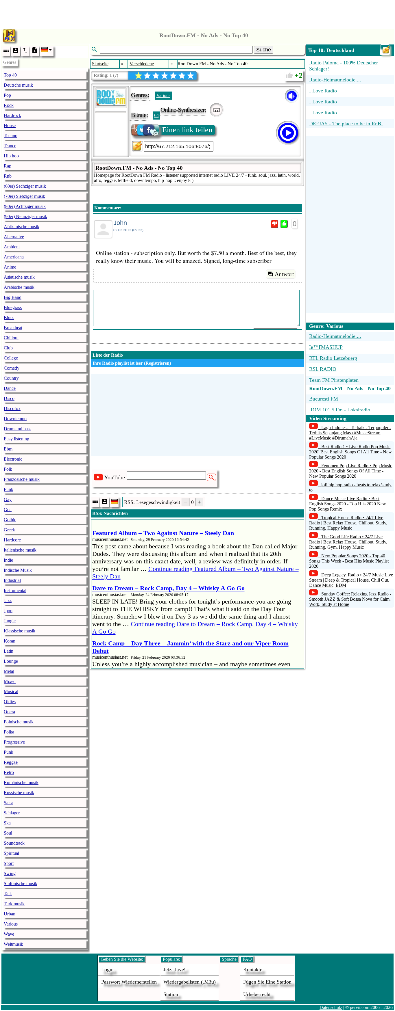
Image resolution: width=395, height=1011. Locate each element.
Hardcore (12, 539)
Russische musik (19, 792)
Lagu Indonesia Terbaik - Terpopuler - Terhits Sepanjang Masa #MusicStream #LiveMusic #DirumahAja (350, 432)
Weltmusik (13, 944)
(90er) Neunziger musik (25, 216)
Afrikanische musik (21, 226)
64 (156, 115)
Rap (7, 165)
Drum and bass (17, 428)
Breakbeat (13, 327)
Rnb (8, 176)
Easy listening (16, 438)
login (107, 969)
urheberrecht (257, 994)
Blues (9, 317)
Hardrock (12, 115)
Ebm (8, 448)
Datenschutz (331, 1007)
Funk (8, 489)
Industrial (12, 580)
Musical (11, 691)
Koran (9, 640)
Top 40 (10, 74)
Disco (9, 398)
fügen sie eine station (267, 982)
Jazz (8, 600)
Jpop (8, 610)
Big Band (12, 297)
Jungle (10, 620)
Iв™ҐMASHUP (326, 347)
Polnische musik (19, 721)
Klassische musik (19, 630)
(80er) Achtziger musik (25, 206)
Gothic (10, 519)
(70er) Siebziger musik (24, 196)
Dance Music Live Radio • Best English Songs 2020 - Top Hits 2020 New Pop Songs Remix (347, 503)
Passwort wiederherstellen (129, 982)
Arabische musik (19, 287)
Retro (9, 772)
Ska (7, 822)
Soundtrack (14, 843)
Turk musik (14, 903)
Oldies (10, 701)
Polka (9, 731)
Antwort (284, 274)
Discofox (12, 408)
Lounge (11, 661)
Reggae (11, 762)
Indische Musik (18, 570)
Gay (8, 499)
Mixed (10, 681)
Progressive (14, 742)
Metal (9, 671)
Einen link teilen (187, 130)
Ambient (12, 246)
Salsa (8, 802)
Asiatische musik (19, 277)
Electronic (13, 459)
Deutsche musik (18, 85)
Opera (9, 711)
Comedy (11, 368)
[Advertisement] (197, 13)
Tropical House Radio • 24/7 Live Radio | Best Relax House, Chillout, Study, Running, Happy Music (348, 522)
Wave (9, 934)
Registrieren (157, 363)
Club (8, 347)
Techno (10, 135)
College (11, 357)
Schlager (12, 812)
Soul (8, 833)
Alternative (14, 236)
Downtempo (15, 418)
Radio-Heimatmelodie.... (335, 336)
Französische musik (22, 479)
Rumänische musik (21, 782)
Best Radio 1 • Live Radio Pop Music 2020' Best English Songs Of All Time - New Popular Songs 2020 (350, 451)
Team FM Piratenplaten (334, 380)
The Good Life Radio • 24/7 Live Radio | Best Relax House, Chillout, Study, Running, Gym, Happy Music (348, 542)
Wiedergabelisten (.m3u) (189, 982)
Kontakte (252, 969)
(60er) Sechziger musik (25, 186)
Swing (10, 873)
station (170, 994)
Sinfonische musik (20, 883)
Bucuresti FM (323, 399)
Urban (9, 913)
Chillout (11, 337)
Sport (9, 863)
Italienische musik (20, 550)
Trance (10, 145)
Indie (8, 560)
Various (11, 923)
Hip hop (11, 155)
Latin (8, 651)
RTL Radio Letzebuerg (333, 358)
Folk (8, 469)
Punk (8, 752)
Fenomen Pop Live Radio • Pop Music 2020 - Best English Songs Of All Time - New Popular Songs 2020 (350, 470)
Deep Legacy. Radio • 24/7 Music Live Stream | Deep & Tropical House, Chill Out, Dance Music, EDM (351, 580)
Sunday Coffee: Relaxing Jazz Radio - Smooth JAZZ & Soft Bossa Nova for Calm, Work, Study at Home (350, 599)
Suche (263, 50)
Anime (10, 267)
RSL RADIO (322, 369)
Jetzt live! (174, 969)
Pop (7, 95)
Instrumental (15, 590)
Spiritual (11, 853)
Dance (10, 388)
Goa (8, 509)
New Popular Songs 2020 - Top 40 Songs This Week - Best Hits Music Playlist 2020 (349, 561)
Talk (8, 893)
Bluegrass (13, 307)
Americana (14, 256)
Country (11, 378)
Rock (9, 105)
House (10, 125)
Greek (9, 529)
